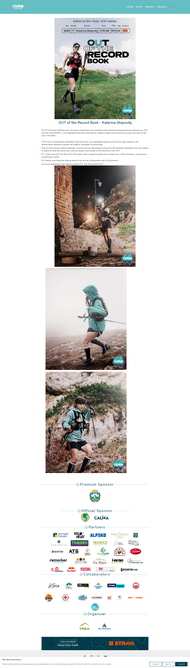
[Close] (188, 657)
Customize (155, 664)
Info (138, 7)
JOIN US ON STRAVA (68, 642)
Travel (161, 7)
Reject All (168, 664)
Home (129, 7)
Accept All (181, 664)
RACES (149, 7)
